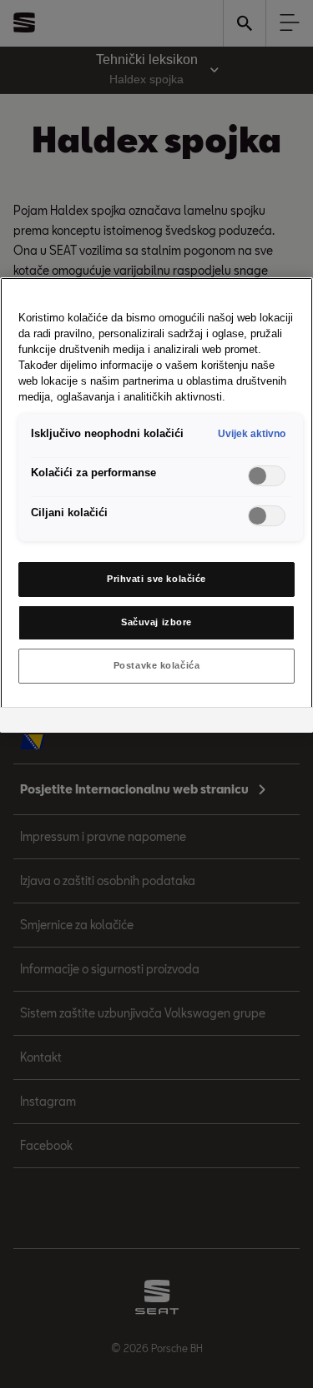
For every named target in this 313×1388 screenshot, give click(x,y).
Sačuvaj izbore (156, 622)
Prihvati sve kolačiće (156, 579)
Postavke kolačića (157, 665)
